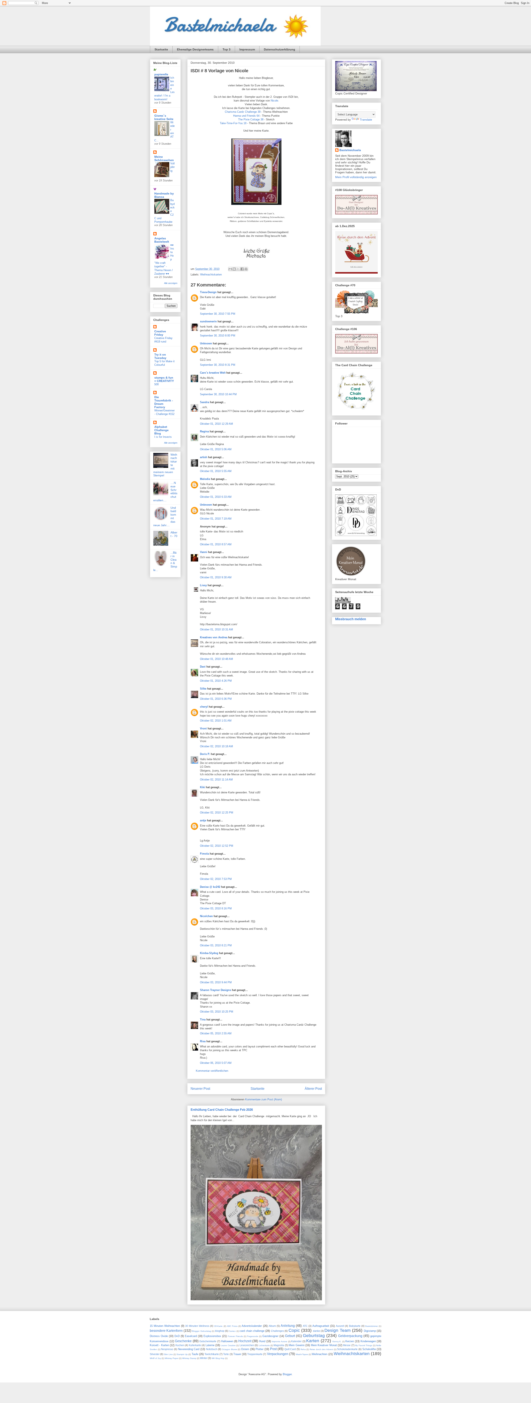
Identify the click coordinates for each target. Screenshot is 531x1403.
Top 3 (226, 49)
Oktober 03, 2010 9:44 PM (216, 982)
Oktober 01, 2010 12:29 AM (216, 423)
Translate (366, 119)
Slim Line (168, 1354)
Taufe (195, 1354)
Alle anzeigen (170, 283)
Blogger (287, 1374)
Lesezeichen (247, 1345)
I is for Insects (163, 436)
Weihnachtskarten (211, 274)
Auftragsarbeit (320, 1325)
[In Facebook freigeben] (242, 269)
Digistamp (370, 1330)
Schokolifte (369, 1349)
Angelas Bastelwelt (161, 240)
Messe (347, 1345)
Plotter (259, 1349)
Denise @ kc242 (210, 886)
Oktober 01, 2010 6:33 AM (215, 496)
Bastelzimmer (371, 1326)
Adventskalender (252, 1325)
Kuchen (179, 1345)
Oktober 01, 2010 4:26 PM (216, 680)
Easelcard (191, 1336)
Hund (262, 1341)
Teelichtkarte (212, 1354)
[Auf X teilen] (238, 269)
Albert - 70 (174, 534)
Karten (312, 1340)
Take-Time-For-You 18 (233, 123)
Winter (203, 1358)
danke (316, 1331)
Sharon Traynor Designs (215, 990)
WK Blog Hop (218, 1358)
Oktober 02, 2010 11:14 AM (216, 779)
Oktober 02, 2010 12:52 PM (216, 845)
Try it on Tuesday (160, 356)
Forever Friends (235, 1336)
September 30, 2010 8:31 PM (217, 364)
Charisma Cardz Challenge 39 (243, 111)
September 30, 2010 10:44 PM (218, 394)
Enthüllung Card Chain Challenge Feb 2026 (222, 1109)
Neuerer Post (200, 1088)
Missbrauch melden (350, 619)
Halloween (227, 1341)
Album (272, 1326)
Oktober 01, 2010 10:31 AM (216, 629)
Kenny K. (337, 1341)
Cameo (232, 1331)
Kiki (202, 787)
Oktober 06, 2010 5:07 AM (215, 1062)
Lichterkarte (264, 1345)
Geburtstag (314, 1335)
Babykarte (354, 1326)
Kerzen (349, 1341)
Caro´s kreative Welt (212, 372)
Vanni (203, 552)
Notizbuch (211, 1349)
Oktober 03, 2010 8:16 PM (216, 908)
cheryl (204, 706)
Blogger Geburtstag (201, 1331)
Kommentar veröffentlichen (212, 1070)
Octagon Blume (229, 1349)
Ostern (245, 1349)
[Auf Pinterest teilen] (246, 269)
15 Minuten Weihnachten (165, 1325)
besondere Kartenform (166, 1330)
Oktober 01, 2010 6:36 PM (216, 698)
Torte (226, 1354)
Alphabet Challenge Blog (161, 430)
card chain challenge (252, 1330)
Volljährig (172, 167)
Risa (203, 1041)
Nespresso (167, 1349)
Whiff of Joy (155, 1358)
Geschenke (183, 1341)
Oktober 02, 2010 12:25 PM (216, 812)
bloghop (219, 1331)
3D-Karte (218, 1326)
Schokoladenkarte (347, 1349)
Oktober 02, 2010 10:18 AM (216, 746)
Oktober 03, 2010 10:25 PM (216, 1011)
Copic (294, 1330)
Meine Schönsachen (164, 158)
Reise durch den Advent (321, 1349)
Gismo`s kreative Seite (163, 117)
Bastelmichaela (350, 150)
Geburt (290, 1336)
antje (203, 820)
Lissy (204, 585)
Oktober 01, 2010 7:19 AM (215, 518)
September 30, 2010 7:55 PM (217, 313)
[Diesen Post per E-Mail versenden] (230, 269)
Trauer (237, 1354)
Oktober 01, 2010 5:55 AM (215, 471)
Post (273, 1349)
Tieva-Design (208, 292)
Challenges (277, 1331)
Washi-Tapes (302, 1354)
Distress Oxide (159, 1336)
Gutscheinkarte (207, 1341)
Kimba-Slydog (209, 953)
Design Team (337, 1330)
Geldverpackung (350, 1336)
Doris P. (205, 754)
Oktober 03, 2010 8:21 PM (216, 945)
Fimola (204, 853)
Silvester (155, 1354)
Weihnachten (319, 1354)
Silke (203, 688)
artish (203, 457)
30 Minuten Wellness (197, 1326)
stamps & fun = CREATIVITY (164, 379)
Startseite (161, 49)
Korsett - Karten (159, 1345)
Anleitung (288, 1325)
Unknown (206, 343)
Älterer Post (313, 1088)
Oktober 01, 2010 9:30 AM (215, 577)
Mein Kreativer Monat (324, 1345)
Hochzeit (244, 1341)
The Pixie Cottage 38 (250, 119)
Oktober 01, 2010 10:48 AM (216, 659)
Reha (303, 1349)
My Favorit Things (363, 1345)
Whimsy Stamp (189, 1358)
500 (156, 384)
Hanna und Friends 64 (246, 115)
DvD (177, 1336)
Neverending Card (189, 1349)
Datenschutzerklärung (279, 49)
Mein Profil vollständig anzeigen (356, 177)
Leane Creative (228, 1345)
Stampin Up (182, 1354)
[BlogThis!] (234, 269)
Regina (204, 431)
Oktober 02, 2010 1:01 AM (215, 720)
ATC (305, 1326)
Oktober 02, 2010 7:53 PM (216, 879)
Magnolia (279, 1345)
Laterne (210, 1345)
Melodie (205, 479)
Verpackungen (277, 1354)
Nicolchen (206, 916)
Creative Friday (160, 333)
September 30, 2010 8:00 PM (217, 335)
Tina (203, 1019)
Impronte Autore (279, 1341)
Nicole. (275, 100)
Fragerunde (252, 1336)
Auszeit (340, 1326)
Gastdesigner (270, 1336)
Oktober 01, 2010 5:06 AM (215, 449)
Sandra (204, 402)
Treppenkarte (254, 1354)
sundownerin (208, 321)
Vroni (203, 728)
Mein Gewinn (296, 1345)
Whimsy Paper (171, 1358)
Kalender (296, 1341)
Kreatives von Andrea (213, 637)
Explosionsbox (212, 1336)
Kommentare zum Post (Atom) (263, 1099)
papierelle (161, 74)
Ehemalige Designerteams (195, 49)
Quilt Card (290, 1349)
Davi (203, 666)
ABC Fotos (232, 1326)
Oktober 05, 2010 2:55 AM (215, 1033)
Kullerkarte (195, 1345)
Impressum (247, 49)
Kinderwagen (368, 1341)
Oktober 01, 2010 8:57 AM (215, 544)
